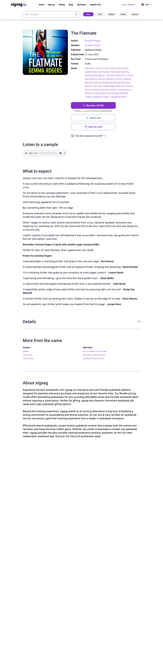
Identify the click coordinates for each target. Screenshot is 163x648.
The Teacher (28, 358)
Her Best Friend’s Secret (93, 358)
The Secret (27, 354)
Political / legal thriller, (96, 93)
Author (112, 14)
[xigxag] (18, 4)
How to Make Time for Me (94, 351)
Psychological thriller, (117, 93)
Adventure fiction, (94, 68)
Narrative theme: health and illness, (103, 82)
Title (100, 14)
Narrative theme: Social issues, (116, 89)
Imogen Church (92, 45)
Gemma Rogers (93, 40)
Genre (123, 14)
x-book (135, 14)
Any (88, 14)
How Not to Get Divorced (94, 354)
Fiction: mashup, (123, 78)
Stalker (26, 351)
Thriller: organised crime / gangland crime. (106, 96)
